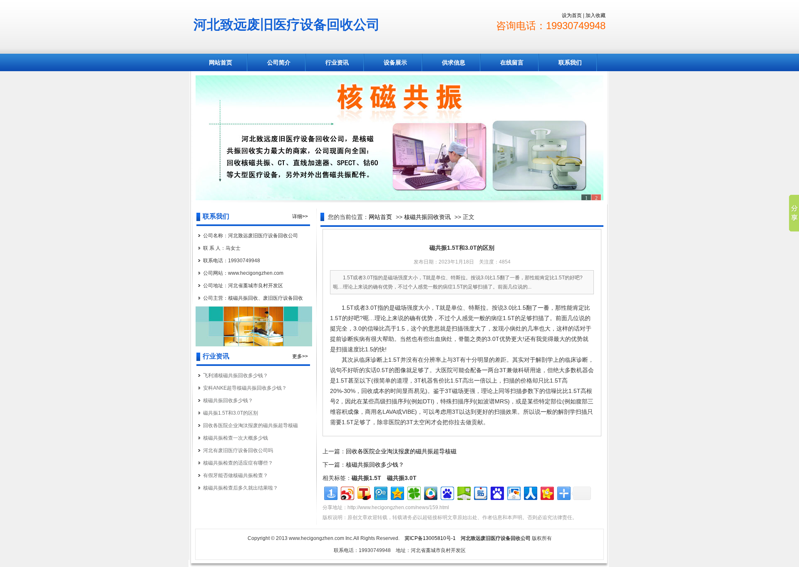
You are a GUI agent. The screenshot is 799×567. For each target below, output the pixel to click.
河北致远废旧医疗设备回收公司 (287, 24)
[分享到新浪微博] (347, 492)
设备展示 (395, 62)
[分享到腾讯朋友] (413, 492)
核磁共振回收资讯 (427, 217)
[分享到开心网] (546, 492)
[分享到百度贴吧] (480, 492)
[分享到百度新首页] (446, 492)
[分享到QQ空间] (396, 492)
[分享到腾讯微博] (380, 492)
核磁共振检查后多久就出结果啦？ (240, 488)
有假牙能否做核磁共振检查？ (235, 475)
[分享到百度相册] (513, 492)
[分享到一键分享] (330, 492)
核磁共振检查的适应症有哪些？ (238, 463)
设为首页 (572, 15)
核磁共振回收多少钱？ (228, 400)
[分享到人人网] (530, 492)
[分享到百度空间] (463, 492)
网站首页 (220, 62)
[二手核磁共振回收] (399, 137)
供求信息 (453, 62)
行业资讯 (337, 62)
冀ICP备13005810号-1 (430, 538)
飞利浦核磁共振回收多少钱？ (235, 375)
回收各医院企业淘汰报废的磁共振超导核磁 (250, 425)
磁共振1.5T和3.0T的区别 (230, 413)
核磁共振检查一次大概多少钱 (235, 438)
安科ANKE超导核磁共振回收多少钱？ (245, 388)
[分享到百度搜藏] (496, 492)
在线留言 (512, 62)
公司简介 (278, 62)
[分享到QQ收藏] (430, 492)
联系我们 (570, 62)
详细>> (300, 216)
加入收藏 (595, 15)
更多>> (300, 356)
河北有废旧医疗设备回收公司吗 (238, 450)
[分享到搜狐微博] (363, 492)
